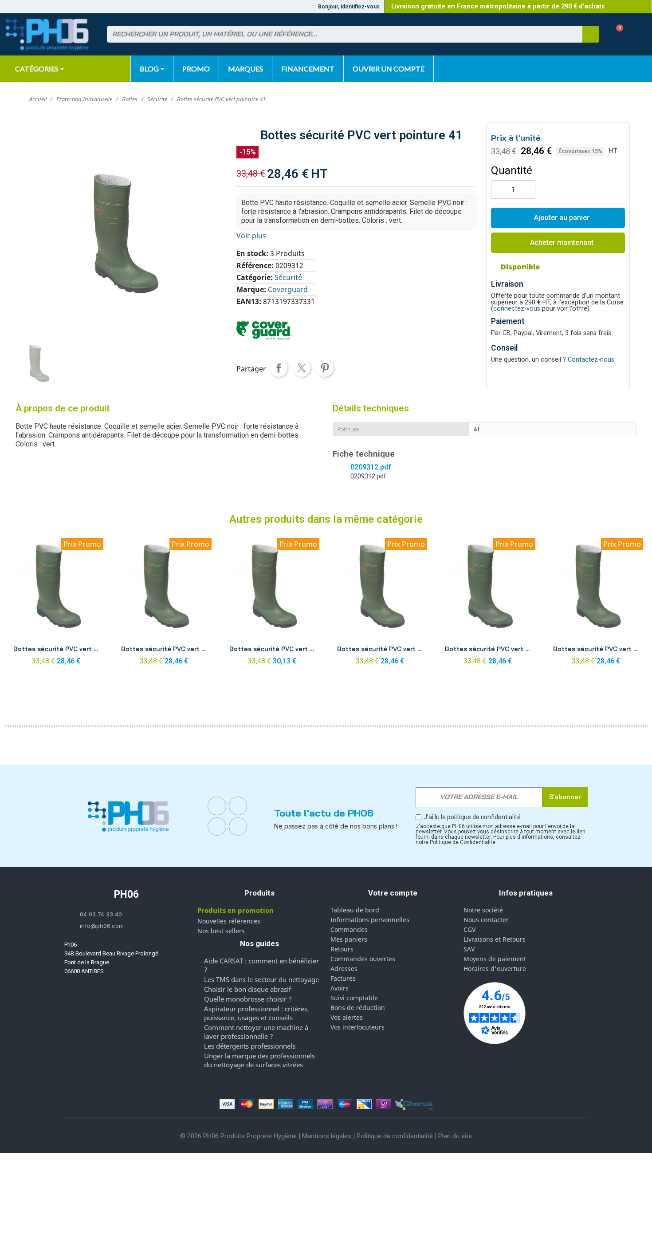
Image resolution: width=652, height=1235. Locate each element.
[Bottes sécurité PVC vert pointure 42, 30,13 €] (272, 604)
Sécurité (288, 277)
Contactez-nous (591, 359)
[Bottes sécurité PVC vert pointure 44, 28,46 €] (487, 604)
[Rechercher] (590, 34)
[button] (616, 34)
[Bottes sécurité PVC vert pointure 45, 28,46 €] (596, 604)
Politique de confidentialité (395, 1136)
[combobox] (339, 34)
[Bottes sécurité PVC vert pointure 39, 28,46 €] (56, 604)
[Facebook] (217, 806)
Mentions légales (326, 1136)
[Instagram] (238, 806)
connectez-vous (516, 308)
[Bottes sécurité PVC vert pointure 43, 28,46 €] (380, 604)
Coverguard (288, 289)
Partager (278, 368)
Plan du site (455, 1136)
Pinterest (325, 368)
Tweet (301, 368)
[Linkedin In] (217, 826)
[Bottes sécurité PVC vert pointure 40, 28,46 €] (164, 604)
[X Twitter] (238, 826)
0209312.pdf (370, 467)
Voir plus (251, 236)
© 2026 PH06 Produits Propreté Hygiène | (241, 1136)
